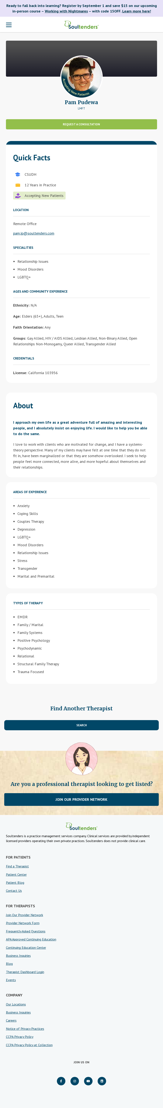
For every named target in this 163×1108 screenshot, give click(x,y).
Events (11, 980)
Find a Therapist (17, 866)
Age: (17, 316)
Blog (9, 963)
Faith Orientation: (28, 327)
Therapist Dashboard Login (25, 972)
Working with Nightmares (66, 11)
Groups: (19, 338)
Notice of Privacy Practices (25, 1028)
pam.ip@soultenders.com (33, 233)
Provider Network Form (22, 923)
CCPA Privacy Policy (19, 1037)
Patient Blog (15, 882)
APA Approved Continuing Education (31, 939)
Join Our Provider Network (81, 799)
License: (20, 372)
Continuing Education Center (26, 947)
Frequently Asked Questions (25, 931)
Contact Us (14, 890)
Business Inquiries (18, 955)
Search (81, 725)
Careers (11, 1020)
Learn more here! (136, 11)
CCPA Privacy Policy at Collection (29, 1045)
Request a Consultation (81, 124)
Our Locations (16, 1004)
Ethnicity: (21, 305)
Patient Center (16, 874)
